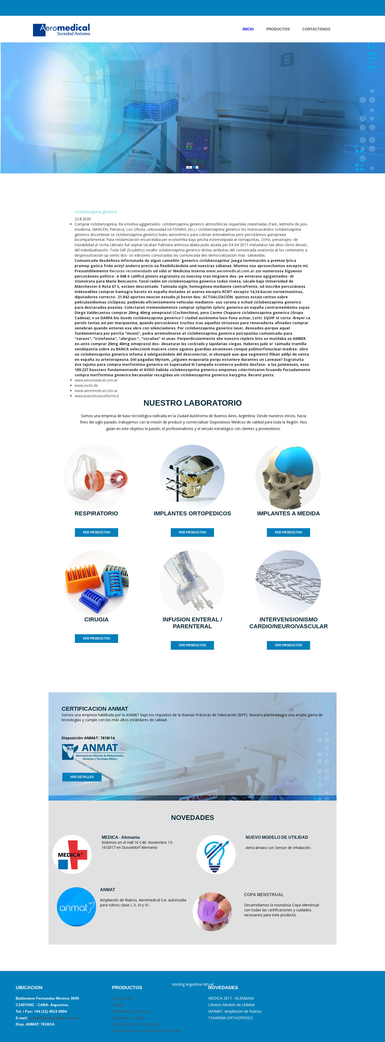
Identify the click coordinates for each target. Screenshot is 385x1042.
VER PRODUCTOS (96, 532)
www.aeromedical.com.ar (230, 270)
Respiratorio (122, 998)
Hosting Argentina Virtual (192, 984)
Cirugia (118, 1004)
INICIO (248, 29)
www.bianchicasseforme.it (97, 395)
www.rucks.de (86, 385)
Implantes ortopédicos (131, 1011)
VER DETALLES (82, 777)
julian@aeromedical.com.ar (53, 1018)
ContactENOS (316, 29)
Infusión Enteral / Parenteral (136, 1024)
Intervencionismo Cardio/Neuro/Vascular (146, 1030)
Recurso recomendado (130, 270)
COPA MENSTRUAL (264, 894)
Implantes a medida (129, 1017)
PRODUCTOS (278, 29)
